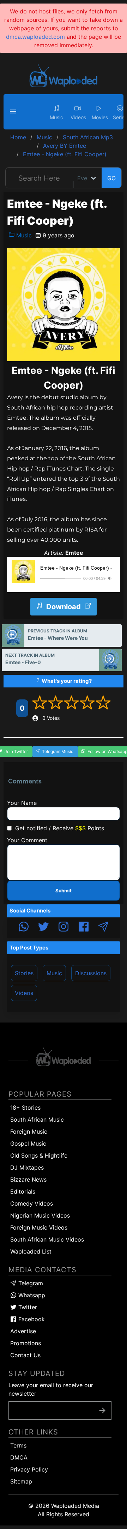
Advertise (23, 1331)
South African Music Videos (47, 1239)
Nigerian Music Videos (40, 1215)
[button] (14, 111)
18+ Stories (25, 1107)
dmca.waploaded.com (35, 36)
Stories (24, 973)
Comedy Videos (31, 1203)
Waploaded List (31, 1251)
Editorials (22, 1191)
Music (23, 235)
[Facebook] (83, 927)
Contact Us (25, 1355)
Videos (24, 992)
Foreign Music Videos (38, 1227)
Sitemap (21, 1481)
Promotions (25, 1343)
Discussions (91, 973)
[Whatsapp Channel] (23, 927)
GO (111, 178)
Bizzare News (28, 1179)
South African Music (37, 1119)
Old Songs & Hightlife (38, 1155)
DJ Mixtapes (27, 1167)
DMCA (19, 1457)
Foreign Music (28, 1131)
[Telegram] (103, 927)
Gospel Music (28, 1143)
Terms (18, 1445)
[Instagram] (63, 927)
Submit (63, 890)
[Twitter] (43, 927)
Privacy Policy (29, 1469)
